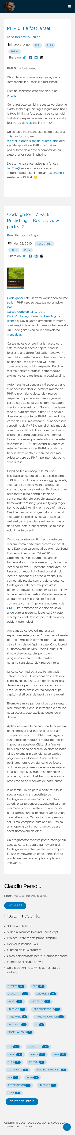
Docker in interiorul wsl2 (23, 944)
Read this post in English (23, 37)
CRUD (11, 608)
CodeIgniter (44, 244)
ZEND (32, 1078)
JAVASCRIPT (17, 994)
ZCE (12, 1078)
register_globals (17, 141)
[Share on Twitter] (24, 57)
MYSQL (14, 1001)
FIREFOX (35, 1062)
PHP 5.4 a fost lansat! (29, 28)
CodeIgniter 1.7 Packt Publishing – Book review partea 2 (33, 220)
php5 (27, 250)
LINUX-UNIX (16, 1025)
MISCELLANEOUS (19, 1032)
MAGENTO (15, 1009)
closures (32, 122)
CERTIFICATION (18, 1085)
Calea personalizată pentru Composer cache (37, 956)
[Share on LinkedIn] (36, 57)
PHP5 (13, 1062)
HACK (13, 1093)
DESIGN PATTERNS (45, 1009)
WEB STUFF (39, 1001)
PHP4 (50, 45)
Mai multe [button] (15, 905)
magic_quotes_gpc (45, 141)
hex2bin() (13, 168)
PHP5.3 (14, 1054)
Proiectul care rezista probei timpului (32, 938)
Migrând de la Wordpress (24, 950)
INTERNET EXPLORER (50, 1070)
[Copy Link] (42, 57)
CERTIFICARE (17, 1070)
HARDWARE (16, 1017)
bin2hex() (58, 172)
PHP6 (59, 1054)
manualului (14, 334)
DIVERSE (15, 986)
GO (38, 1025)
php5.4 (15, 51)
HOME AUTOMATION (48, 1017)
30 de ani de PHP (19, 926)
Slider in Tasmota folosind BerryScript (32, 932)
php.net (12, 95)
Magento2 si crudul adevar (25, 962)
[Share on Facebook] (30, 57)
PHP (37, 45)
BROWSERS (45, 994)
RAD (10, 307)
